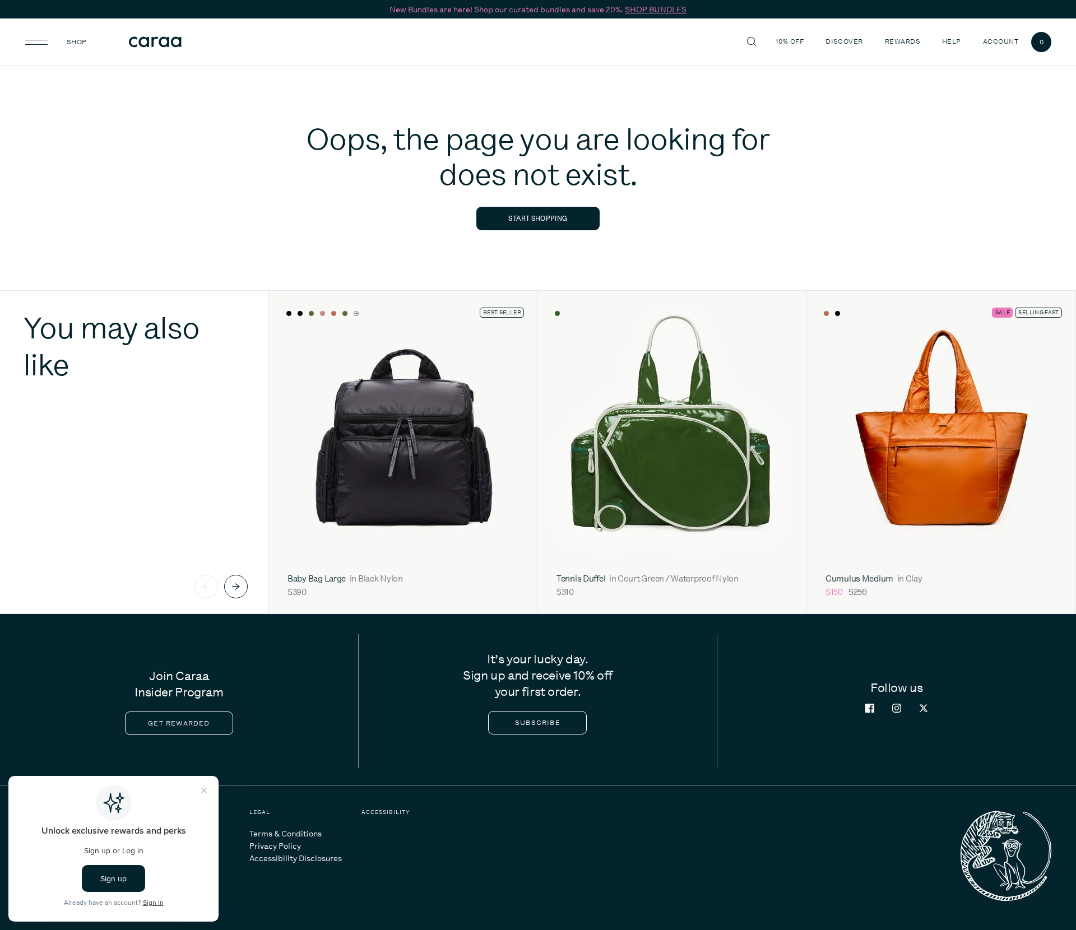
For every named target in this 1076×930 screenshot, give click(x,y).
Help (953, 41)
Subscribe (537, 722)
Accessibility (385, 812)
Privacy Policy (275, 846)
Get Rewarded (179, 723)
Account (1000, 41)
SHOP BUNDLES (656, 9)
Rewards (902, 41)
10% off (790, 41)
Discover (845, 41)
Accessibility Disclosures (295, 858)
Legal (259, 812)
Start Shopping (537, 218)
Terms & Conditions (285, 834)
